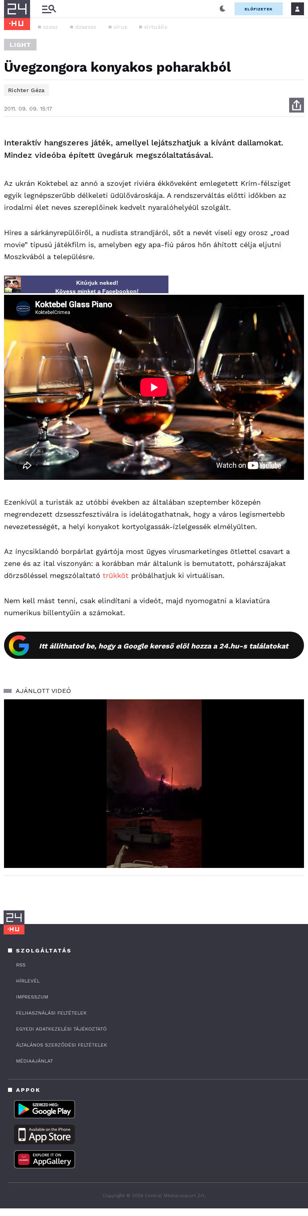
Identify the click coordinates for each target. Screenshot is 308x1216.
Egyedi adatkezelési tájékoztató (61, 1029)
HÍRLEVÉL (28, 981)
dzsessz (86, 27)
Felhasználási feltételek (51, 1013)
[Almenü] (49, 9)
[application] (154, 783)
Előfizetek (259, 9)
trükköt (116, 575)
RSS (21, 965)
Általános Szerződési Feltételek (61, 1045)
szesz (50, 27)
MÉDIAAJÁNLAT (34, 1061)
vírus (120, 27)
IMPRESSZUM (32, 997)
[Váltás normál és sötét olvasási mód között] (222, 9)
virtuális (155, 27)
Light (20, 44)
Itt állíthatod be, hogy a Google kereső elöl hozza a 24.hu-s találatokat (163, 646)
